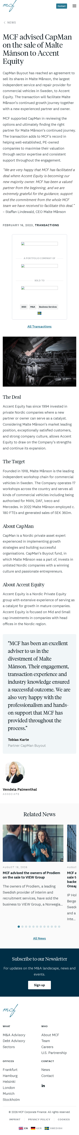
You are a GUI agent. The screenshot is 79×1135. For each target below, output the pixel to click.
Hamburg (10, 1075)
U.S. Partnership (54, 1052)
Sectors (9, 1046)
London (9, 1087)
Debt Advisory (14, 1040)
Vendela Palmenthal (20, 789)
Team (45, 1040)
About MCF (50, 1034)
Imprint (15, 1119)
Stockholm (11, 1099)
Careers (47, 1046)
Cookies (64, 1119)
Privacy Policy (39, 1119)
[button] (74, 6)
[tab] (19, 927)
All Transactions (39, 326)
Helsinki (9, 1081)
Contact (62, 6)
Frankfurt (10, 1069)
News (11, 22)
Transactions (47, 225)
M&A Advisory (14, 1034)
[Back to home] (10, 6)
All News (39, 938)
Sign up (39, 985)
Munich (9, 1093)
